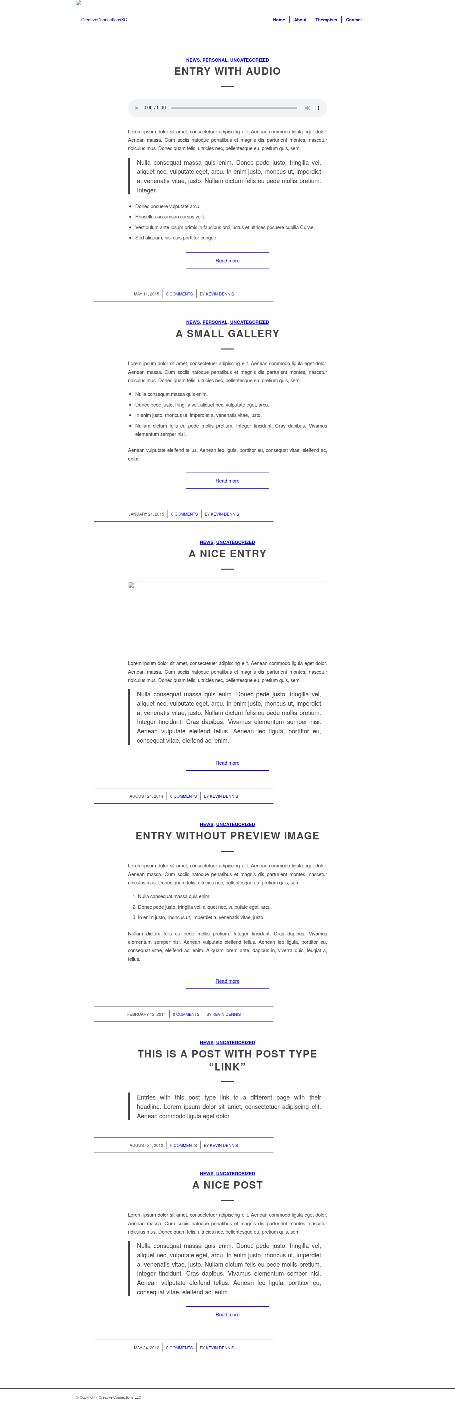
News (193, 60)
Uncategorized (249, 60)
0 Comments (179, 293)
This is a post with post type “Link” (227, 1060)
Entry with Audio (227, 70)
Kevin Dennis (220, 293)
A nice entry (228, 553)
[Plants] (227, 616)
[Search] (372, 19)
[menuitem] (279, 19)
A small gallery (228, 333)
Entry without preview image (228, 835)
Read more (227, 260)
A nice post (227, 1184)
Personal (215, 60)
